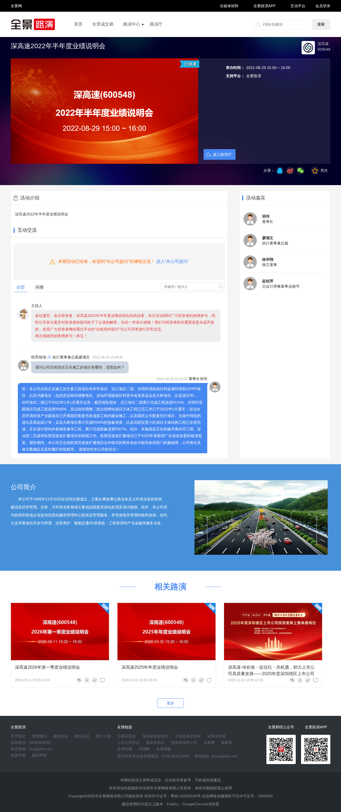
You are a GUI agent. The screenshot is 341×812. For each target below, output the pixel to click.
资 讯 (16, 8)
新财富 (226, 742)
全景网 (209, 742)
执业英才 (16, 5)
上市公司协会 (128, 742)
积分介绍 (103, 736)
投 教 (16, 19)
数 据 (16, 17)
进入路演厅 (222, 154)
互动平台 (297, 5)
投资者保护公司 (184, 742)
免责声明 (18, 755)
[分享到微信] (79, 680)
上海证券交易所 (188, 736)
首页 (78, 24)
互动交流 (27, 230)
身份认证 (82, 736)
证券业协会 (216, 736)
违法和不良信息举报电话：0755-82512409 (153, 756)
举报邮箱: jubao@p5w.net (215, 756)
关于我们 (18, 736)
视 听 (16, 3)
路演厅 (156, 24)
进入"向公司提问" (172, 261)
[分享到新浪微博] (290, 171)
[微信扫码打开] (301, 171)
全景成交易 (102, 24)
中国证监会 (126, 736)
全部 (20, 287)
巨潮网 (144, 749)
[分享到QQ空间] (280, 171)
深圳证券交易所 (155, 736)
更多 (170, 703)
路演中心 (131, 24)
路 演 (16, 10)
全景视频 (163, 749)
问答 (39, 287)
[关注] (102, 680)
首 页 (16, 1)
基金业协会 (155, 742)
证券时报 (124, 749)
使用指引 (39, 736)
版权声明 (39, 755)
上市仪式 (131, 39)
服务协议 (60, 736)
